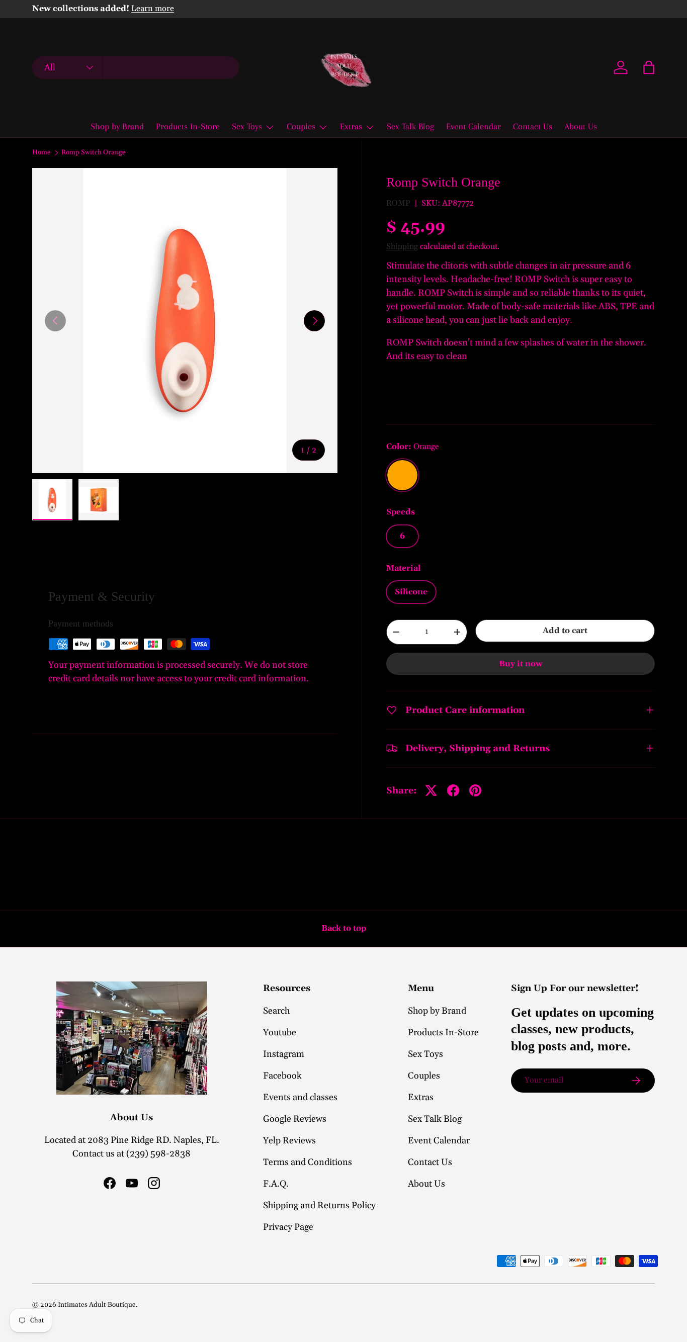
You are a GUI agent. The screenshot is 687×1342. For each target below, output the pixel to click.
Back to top (343, 928)
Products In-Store (188, 126)
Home (41, 152)
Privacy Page (288, 1227)
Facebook (282, 1076)
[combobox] (135, 67)
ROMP (398, 203)
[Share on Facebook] (453, 790)
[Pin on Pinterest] (475, 790)
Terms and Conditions (307, 1162)
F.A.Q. (276, 1184)
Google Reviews (294, 1119)
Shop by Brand (117, 126)
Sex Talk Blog (410, 126)
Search (276, 1011)
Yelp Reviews (289, 1140)
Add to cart (565, 630)
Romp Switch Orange (93, 152)
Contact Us (532, 126)
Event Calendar (473, 126)
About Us (580, 126)
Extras (351, 126)
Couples (301, 126)
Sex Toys (247, 126)
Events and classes (300, 1097)
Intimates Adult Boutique (97, 1304)
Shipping (402, 246)
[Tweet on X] (431, 790)
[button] (649, 67)
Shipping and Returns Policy (319, 1205)
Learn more (152, 9)
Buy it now (521, 664)
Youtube (279, 1032)
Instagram (283, 1054)
